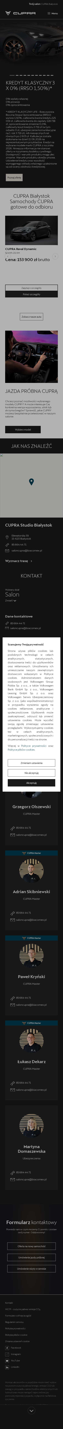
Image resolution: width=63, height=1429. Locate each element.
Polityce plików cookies (21, 749)
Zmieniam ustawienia (31, 763)
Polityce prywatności (34, 745)
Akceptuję (31, 783)
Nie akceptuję (32, 773)
